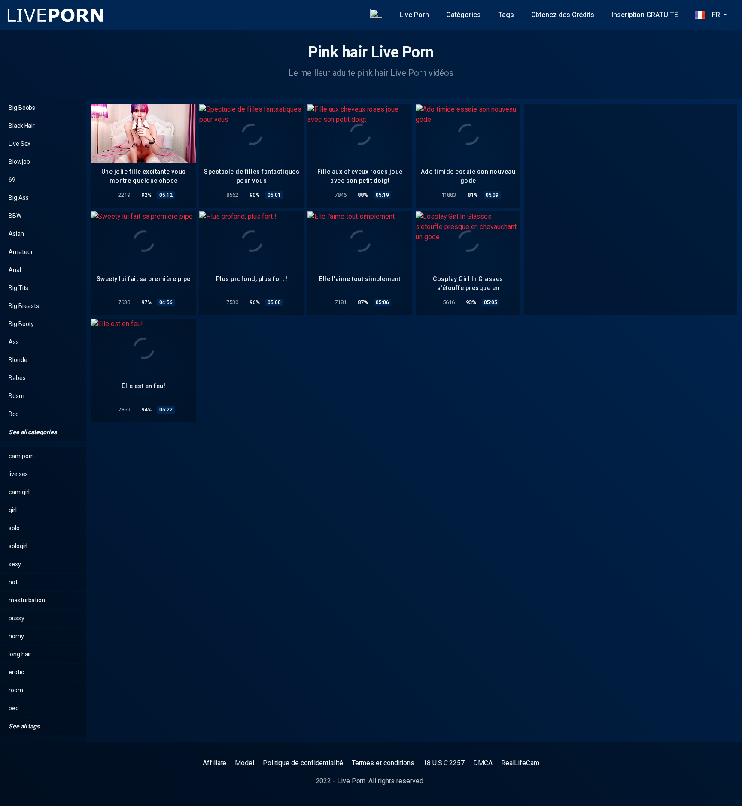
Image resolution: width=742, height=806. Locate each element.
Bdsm (16, 395)
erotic (16, 672)
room (16, 690)
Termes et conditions (383, 763)
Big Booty (21, 323)
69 (12, 179)
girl (13, 510)
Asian (16, 233)
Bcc (13, 414)
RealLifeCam (520, 763)
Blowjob (19, 161)
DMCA (483, 763)
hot (13, 582)
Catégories (463, 15)
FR (713, 15)
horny (16, 636)
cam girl (19, 492)
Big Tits (18, 287)
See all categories (33, 432)
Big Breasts (24, 305)
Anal (15, 269)
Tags (506, 15)
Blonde (18, 359)
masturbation (27, 600)
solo (14, 528)
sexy (15, 564)
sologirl (18, 546)
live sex (18, 474)
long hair (20, 654)
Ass (14, 341)
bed (14, 708)
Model (244, 763)
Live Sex (19, 143)
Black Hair (22, 125)
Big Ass (18, 197)
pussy (16, 618)
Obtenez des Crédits (562, 15)
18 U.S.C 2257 (444, 763)
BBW (15, 215)
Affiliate (214, 763)
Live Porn (414, 15)
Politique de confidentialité (303, 763)
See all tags (25, 726)
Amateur (21, 251)
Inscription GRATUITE (644, 15)
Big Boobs (22, 107)
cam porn (21, 456)
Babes (17, 377)
